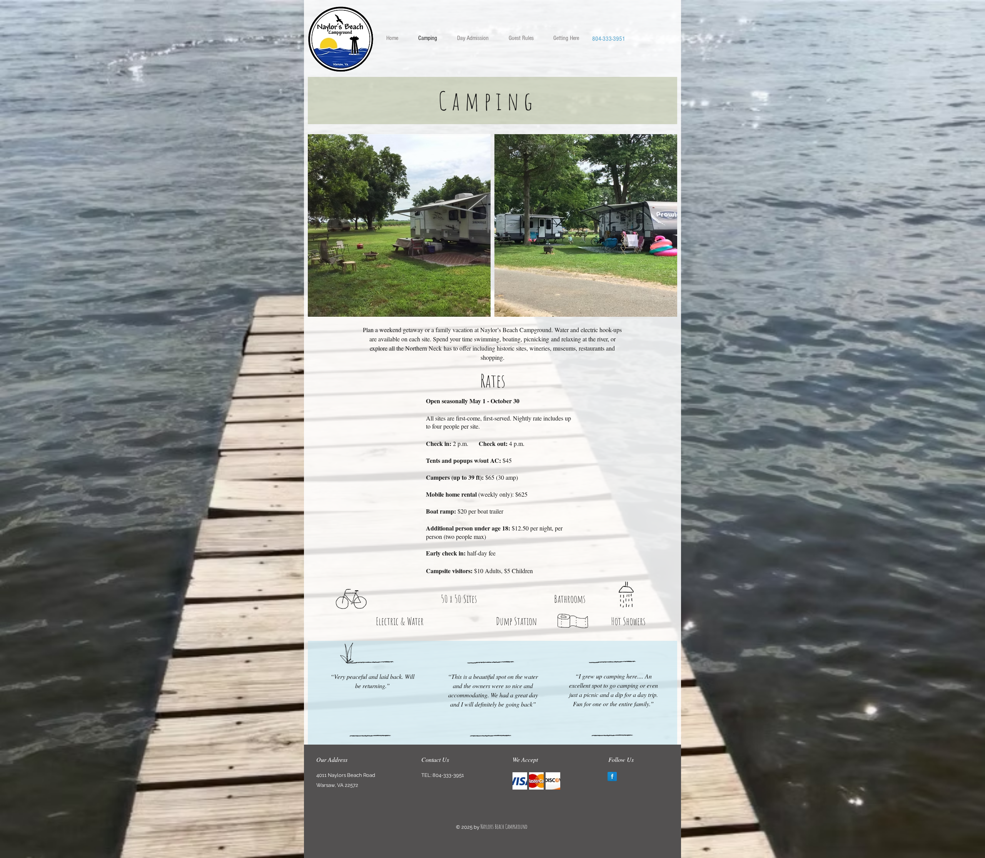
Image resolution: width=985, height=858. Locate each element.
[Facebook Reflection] (612, 776)
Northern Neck (423, 348)
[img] (520, 781)
